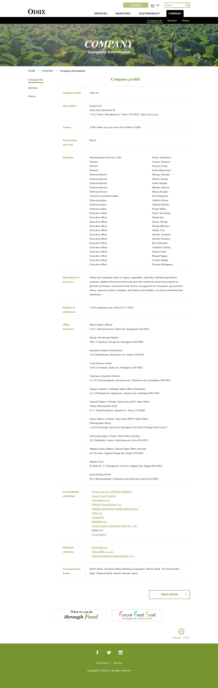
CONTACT (136, 5)
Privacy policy (102, 663)
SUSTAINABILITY (149, 13)
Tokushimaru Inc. (101, 500)
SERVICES (100, 13)
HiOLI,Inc (97, 513)
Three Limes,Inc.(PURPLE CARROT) (112, 491)
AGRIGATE (98, 517)
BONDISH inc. (99, 521)
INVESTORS (123, 13)
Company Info (154, 20)
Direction (172, 20)
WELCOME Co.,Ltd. (102, 551)
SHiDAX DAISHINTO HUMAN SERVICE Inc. (115, 509)
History (186, 20)
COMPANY (175, 13)
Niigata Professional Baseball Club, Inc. (113, 556)
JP (158, 5)
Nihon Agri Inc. (100, 547)
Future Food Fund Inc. (104, 496)
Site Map (118, 663)
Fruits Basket (99, 534)
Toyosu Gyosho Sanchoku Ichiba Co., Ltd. (114, 526)
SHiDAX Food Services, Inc (106, 504)
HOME (31, 70)
